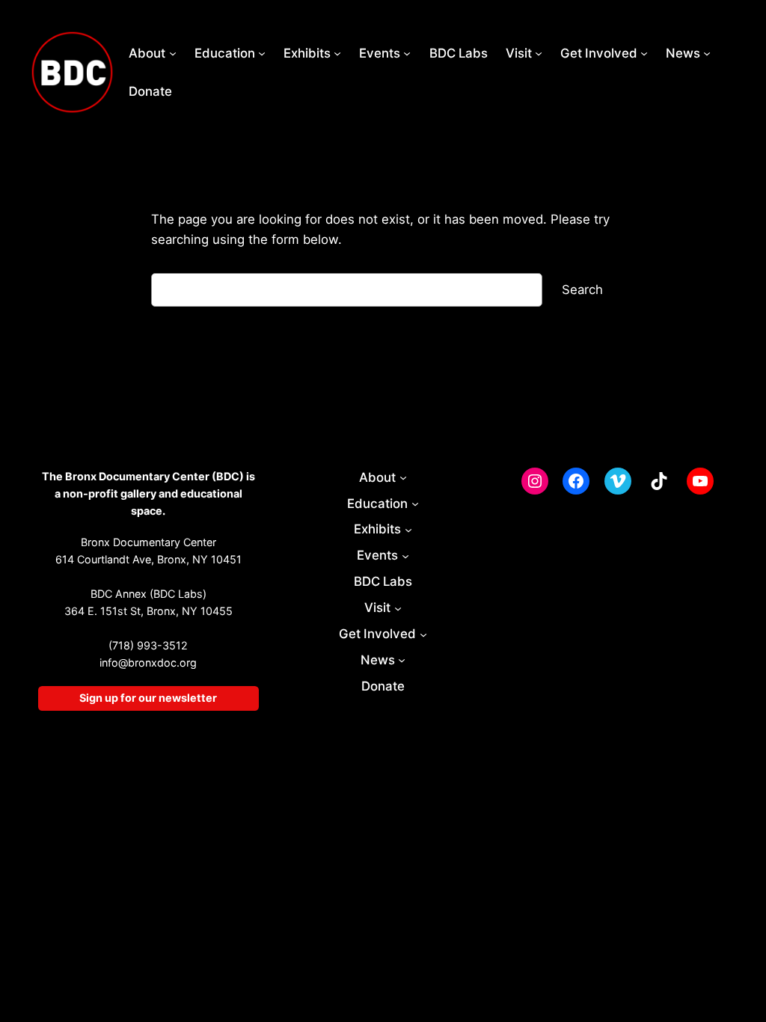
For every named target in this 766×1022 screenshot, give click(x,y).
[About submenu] (173, 53)
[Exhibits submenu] (337, 53)
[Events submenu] (407, 53)
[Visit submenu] (538, 53)
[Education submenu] (262, 53)
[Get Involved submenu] (644, 53)
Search (582, 289)
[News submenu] (707, 53)
